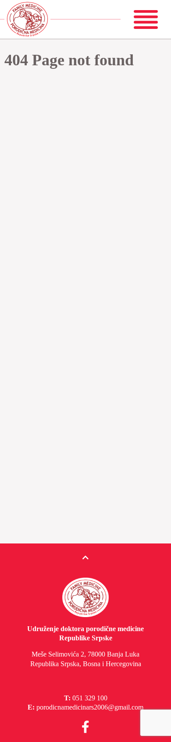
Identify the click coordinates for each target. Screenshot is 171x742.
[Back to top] (85, 557)
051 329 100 (89, 698)
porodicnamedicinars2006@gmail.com (89, 707)
